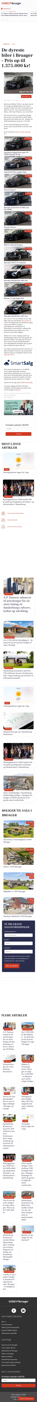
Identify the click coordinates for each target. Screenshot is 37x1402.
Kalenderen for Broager (9, 1351)
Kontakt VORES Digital (9, 1330)
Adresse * (7, 948)
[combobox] (5, 951)
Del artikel (25, 96)
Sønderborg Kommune (9, 1359)
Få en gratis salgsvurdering (10, 1362)
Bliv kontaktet (12, 966)
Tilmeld (18, 434)
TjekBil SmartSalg (26, 382)
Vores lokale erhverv (8, 1348)
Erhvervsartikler (6, 1357)
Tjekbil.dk (17, 390)
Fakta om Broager (7, 1354)
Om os (3, 1322)
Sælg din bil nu (9, 355)
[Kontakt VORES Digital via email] (23, 1310)
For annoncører (6, 1325)
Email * (6, 940)
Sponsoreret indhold (8, 1365)
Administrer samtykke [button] (9, 1333)
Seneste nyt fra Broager (9, 1345)
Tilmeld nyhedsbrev (26, 1399)
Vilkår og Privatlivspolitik (10, 1327)
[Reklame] (18, 407)
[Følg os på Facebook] (13, 1310)
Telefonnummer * (10, 931)
